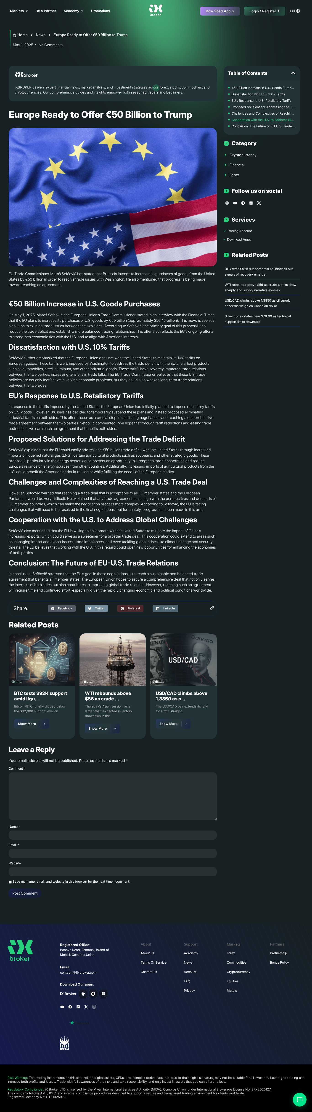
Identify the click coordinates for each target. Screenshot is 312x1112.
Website (15, 863)
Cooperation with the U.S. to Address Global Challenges (263, 120)
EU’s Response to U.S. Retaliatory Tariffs (261, 100)
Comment (17, 768)
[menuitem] (296, 11)
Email (14, 845)
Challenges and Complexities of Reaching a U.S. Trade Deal (263, 113)
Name (14, 826)
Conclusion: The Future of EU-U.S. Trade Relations (263, 126)
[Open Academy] (82, 11)
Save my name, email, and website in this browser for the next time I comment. (71, 881)
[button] (62, 608)
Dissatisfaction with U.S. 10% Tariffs (258, 94)
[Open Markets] (26, 11)
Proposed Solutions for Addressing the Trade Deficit (263, 107)
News (40, 34)
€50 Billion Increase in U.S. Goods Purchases (263, 88)
